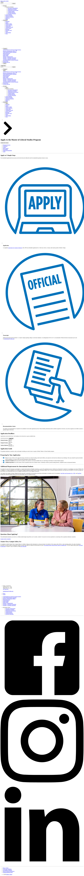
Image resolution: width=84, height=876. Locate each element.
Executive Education (9, 614)
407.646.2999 (23, 546)
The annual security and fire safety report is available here (55, 545)
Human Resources (6, 599)
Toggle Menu (3, 65)
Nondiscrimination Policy (8, 872)
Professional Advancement (10, 610)
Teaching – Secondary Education (9, 605)
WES (74, 473)
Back (4, 70)
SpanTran (79, 473)
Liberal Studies (6, 601)
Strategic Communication (8, 603)
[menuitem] (5, 48)
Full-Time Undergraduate (10, 608)
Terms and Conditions (7, 869)
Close (2, 2)
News (4, 593)
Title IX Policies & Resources (8, 871)
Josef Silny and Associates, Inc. (67, 473)
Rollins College (9, 874)
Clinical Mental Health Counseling (9, 597)
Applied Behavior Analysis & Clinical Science (12, 596)
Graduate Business (9, 613)
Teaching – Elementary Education (9, 604)
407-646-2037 (5, 589)
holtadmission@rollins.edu (9, 338)
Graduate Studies (8, 611)
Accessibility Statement (7, 870)
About (4, 594)
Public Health (5, 602)
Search (14, 3)
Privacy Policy (6, 867)
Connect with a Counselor (5, 538)
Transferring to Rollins (9, 609)
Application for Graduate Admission (15, 247)
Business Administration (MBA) (9, 598)
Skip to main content (4, 1)
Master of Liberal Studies (8, 119)
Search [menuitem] (4, 63)
